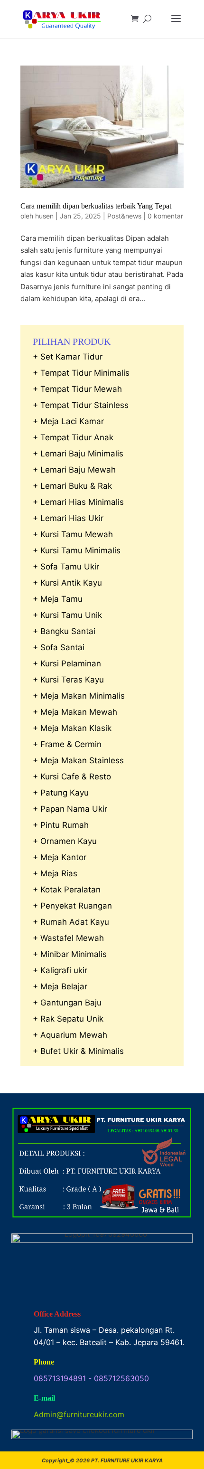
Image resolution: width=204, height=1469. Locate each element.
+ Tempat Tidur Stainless (81, 405)
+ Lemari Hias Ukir (68, 518)
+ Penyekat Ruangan (72, 905)
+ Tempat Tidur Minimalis (81, 373)
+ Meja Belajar (60, 986)
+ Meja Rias (55, 873)
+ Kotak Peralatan (67, 889)
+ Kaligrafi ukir (60, 970)
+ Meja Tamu (58, 599)
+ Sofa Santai (58, 647)
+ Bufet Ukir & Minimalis (78, 1051)
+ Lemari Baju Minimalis (78, 453)
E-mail (44, 1398)
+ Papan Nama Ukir (70, 809)
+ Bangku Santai (64, 631)
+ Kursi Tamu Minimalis (77, 550)
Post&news (124, 216)
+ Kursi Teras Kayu (68, 679)
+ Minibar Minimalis (70, 954)
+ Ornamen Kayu (65, 841)
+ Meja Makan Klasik (72, 728)
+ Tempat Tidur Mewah (77, 389)
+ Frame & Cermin (67, 744)
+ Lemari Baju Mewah (74, 469)
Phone (44, 1362)
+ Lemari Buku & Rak (72, 486)
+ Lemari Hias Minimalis (78, 502)
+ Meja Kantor (59, 857)
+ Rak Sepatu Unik (68, 1019)
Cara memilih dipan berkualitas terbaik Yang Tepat (95, 206)
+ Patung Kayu (61, 792)
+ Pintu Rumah (61, 825)
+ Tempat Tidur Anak (73, 437)
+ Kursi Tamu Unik (67, 615)
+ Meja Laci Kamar (68, 421)
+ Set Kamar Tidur (67, 356)
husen (44, 216)
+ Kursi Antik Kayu (67, 583)
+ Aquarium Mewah (70, 1035)
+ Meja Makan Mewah (75, 712)
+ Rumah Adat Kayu (71, 922)
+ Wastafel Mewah (68, 938)
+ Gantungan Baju (67, 1002)
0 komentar (165, 216)
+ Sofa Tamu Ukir (66, 566)
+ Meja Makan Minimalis (79, 696)
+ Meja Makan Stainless (78, 760)
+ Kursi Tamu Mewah (73, 534)
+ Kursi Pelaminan (67, 663)
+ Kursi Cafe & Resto (72, 776)
